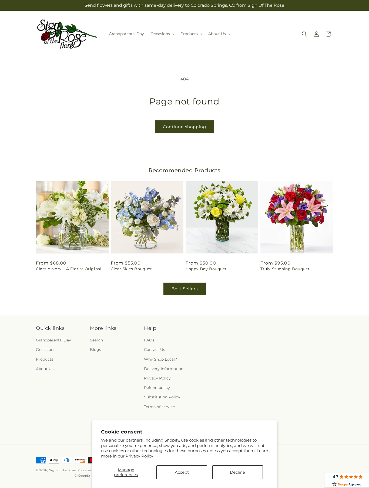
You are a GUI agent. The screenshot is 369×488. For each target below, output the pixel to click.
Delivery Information (163, 368)
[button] (162, 33)
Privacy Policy (139, 456)
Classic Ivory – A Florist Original (68, 268)
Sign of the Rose (62, 470)
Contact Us (154, 349)
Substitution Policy (162, 397)
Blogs (95, 349)
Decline (237, 472)
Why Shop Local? (160, 359)
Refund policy (157, 387)
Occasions (45, 349)
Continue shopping (184, 126)
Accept (182, 472)
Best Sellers (185, 288)
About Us (44, 368)
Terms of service (159, 406)
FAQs (149, 340)
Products (44, 359)
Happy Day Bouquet (206, 268)
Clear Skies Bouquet (131, 268)
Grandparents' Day (53, 340)
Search (96, 340)
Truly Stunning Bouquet (285, 268)
